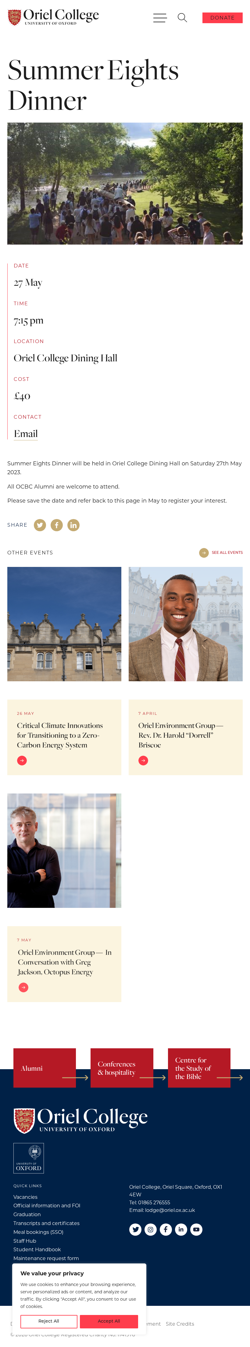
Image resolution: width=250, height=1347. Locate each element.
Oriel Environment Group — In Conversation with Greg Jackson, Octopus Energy (65, 961)
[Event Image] (64, 624)
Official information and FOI (46, 1206)
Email (26, 433)
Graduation (27, 1214)
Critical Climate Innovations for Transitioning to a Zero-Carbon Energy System (60, 735)
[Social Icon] (40, 525)
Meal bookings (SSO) (38, 1232)
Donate (222, 18)
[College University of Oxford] (28, 1158)
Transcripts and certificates (46, 1223)
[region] (79, 1299)
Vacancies (25, 1197)
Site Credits (180, 1324)
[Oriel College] (53, 17)
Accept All (109, 1321)
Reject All (48, 1321)
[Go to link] (64, 760)
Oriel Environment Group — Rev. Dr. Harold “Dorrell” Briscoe (181, 735)
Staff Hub (24, 1241)
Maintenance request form (46, 1258)
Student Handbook (37, 1249)
